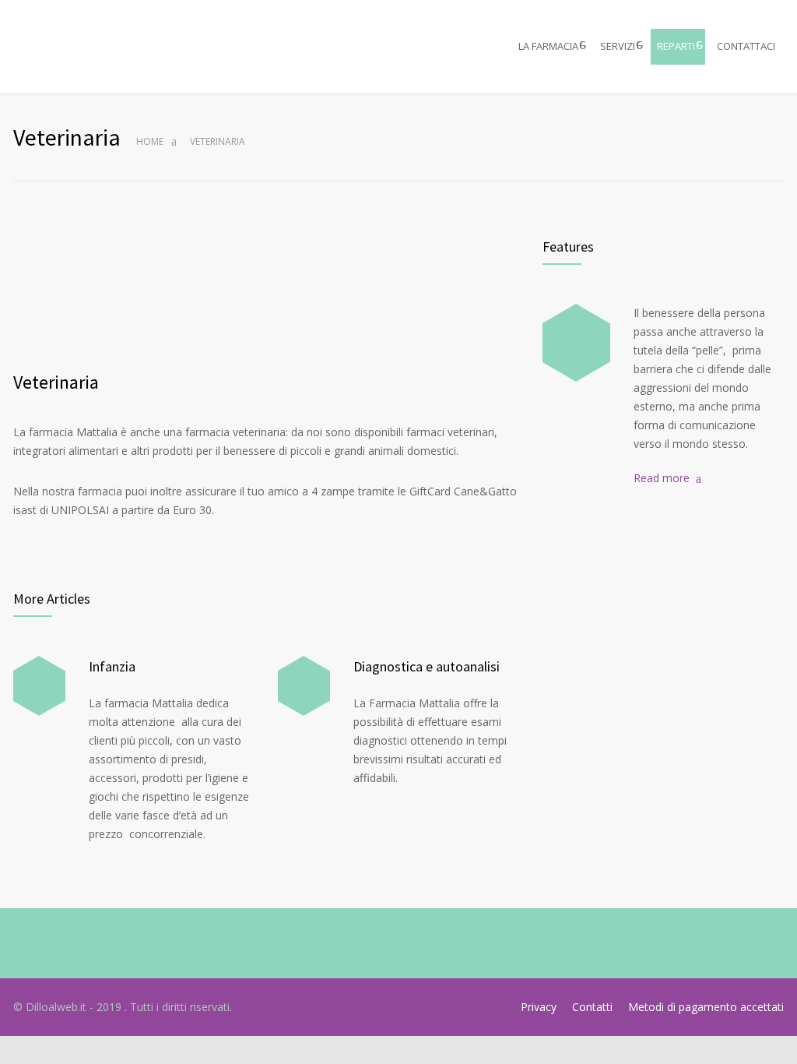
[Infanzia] (39, 686)
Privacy (538, 1006)
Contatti (592, 1006)
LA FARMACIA (548, 46)
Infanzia (112, 666)
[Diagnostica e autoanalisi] (304, 686)
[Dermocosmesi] (576, 342)
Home (149, 141)
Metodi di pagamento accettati (706, 1006)
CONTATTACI (746, 46)
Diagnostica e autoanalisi (426, 666)
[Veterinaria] (266, 294)
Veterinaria (56, 382)
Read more (662, 477)
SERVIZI (617, 46)
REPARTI (676, 46)
